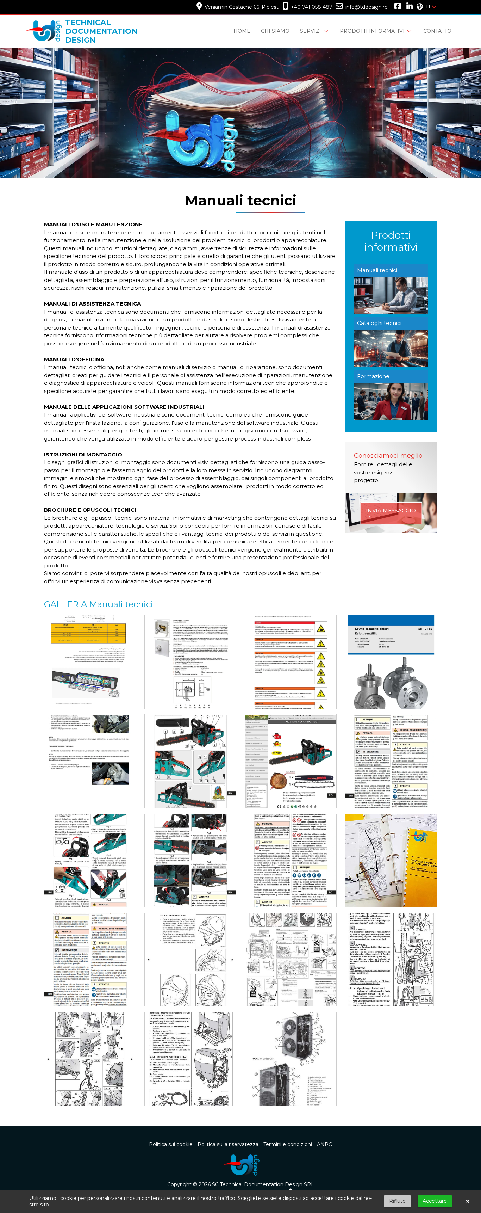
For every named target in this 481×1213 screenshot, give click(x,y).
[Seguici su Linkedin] (408, 7)
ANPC (324, 1144)
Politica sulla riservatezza (228, 1144)
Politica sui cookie (171, 1144)
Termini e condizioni (287, 1144)
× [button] (468, 1201)
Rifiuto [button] (397, 1201)
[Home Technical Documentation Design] (241, 1164)
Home (241, 31)
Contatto (437, 31)
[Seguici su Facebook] (396, 7)
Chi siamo (275, 31)
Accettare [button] (435, 1201)
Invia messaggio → (391, 513)
